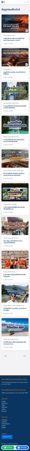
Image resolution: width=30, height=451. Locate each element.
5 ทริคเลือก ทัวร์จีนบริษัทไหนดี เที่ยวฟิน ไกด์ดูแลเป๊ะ (14, 276)
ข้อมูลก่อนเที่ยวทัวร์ (7, 35)
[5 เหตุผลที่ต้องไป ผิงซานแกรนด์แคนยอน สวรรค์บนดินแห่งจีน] (15, 125)
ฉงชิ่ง (17, 238)
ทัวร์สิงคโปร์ (4, 407)
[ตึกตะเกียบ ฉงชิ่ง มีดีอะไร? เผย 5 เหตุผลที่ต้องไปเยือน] (15, 226)
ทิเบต (17, 339)
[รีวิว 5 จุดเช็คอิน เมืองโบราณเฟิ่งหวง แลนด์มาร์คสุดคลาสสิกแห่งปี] (15, 159)
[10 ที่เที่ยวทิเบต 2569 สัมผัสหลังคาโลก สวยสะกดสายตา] (15, 327)
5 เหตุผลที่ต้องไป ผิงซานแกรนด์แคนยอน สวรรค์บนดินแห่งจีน (13, 141)
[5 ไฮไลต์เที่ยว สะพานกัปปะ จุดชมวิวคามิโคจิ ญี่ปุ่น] (15, 293)
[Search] (25, 2)
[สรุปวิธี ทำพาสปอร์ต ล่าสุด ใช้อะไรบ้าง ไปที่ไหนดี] (15, 57)
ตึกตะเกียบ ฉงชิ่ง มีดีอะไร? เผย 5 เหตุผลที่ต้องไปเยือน (12, 242)
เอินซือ (17, 103)
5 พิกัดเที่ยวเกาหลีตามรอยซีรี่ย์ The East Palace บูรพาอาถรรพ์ (13, 39)
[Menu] (28, 2)
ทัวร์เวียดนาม (5, 404)
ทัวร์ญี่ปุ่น (4, 402)
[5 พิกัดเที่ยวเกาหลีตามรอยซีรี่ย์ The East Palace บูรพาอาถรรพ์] (15, 23)
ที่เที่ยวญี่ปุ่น (14, 204)
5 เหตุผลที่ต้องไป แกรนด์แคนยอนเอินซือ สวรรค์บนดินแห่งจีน (14, 107)
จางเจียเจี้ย (14, 170)
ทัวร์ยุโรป (4, 428)
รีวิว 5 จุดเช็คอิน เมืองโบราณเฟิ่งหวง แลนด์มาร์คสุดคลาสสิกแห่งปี (13, 174)
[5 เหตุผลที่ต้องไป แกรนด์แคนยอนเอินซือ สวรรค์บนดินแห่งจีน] (15, 91)
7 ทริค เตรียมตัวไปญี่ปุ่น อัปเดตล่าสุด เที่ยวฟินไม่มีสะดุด (14, 208)
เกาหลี (13, 35)
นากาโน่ (22, 305)
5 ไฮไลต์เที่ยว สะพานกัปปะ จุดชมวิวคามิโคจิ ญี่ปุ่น (14, 309)
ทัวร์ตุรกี (3, 426)
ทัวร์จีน (3, 405)
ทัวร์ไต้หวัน (4, 422)
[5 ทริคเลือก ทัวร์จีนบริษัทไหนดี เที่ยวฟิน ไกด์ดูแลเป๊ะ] (15, 260)
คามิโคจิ (13, 305)
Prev (5, 356)
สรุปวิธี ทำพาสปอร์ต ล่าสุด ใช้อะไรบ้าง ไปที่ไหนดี (14, 73)
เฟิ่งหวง (22, 170)
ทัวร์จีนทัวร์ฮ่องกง (6, 424)
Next (24, 356)
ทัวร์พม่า (3, 409)
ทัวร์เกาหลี (4, 411)
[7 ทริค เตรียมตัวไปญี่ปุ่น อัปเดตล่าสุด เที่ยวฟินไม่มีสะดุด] (15, 192)
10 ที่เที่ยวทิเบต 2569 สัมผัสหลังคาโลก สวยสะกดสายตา (14, 343)
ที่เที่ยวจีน (13, 103)
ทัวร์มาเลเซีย (4, 420)
